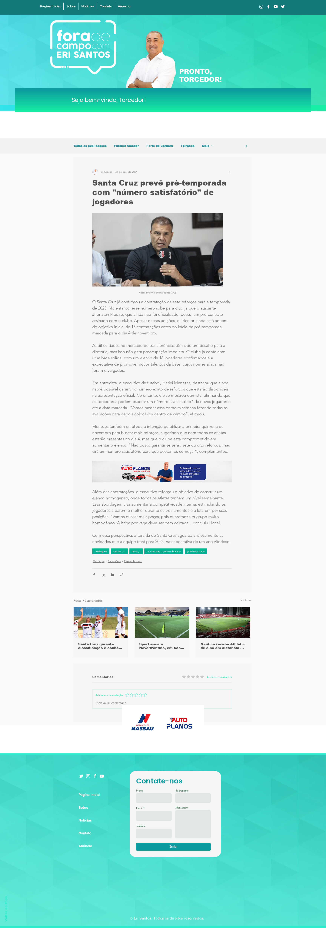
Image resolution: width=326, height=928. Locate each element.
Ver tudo (246, 600)
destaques (101, 551)
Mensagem (181, 807)
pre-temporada (196, 551)
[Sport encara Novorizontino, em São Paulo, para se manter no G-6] (162, 622)
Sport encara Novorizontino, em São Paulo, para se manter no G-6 (160, 646)
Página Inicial (89, 795)
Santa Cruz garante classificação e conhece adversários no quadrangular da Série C (100, 646)
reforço (136, 551)
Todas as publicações (90, 145)
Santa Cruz (114, 561)
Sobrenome (181, 790)
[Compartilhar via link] (122, 575)
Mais (205, 145)
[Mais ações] (229, 171)
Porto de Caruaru (159, 145)
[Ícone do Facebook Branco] (95, 776)
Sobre (83, 807)
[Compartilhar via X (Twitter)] (103, 575)
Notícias (85, 820)
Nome (139, 790)
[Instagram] (261, 6)
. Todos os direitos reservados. (177, 918)
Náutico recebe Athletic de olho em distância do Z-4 (223, 646)
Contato (84, 833)
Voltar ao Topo (6, 909)
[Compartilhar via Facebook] (94, 575)
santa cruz (119, 551)
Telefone (140, 826)
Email (139, 808)
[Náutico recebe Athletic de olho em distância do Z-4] (223, 622)
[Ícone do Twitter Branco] (81, 776)
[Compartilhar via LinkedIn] (112, 575)
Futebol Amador (126, 145)
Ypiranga (188, 145)
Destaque (99, 561)
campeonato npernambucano (164, 551)
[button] (246, 145)
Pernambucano (133, 561)
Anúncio (85, 846)
